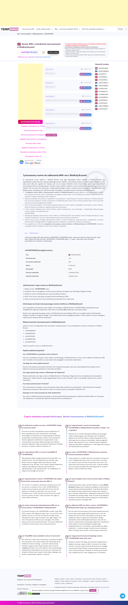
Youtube (28, 585)
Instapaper (42, 585)
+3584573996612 (103, 86)
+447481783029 (102, 109)
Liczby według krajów (43, 29)
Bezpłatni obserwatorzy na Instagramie (33, 139)
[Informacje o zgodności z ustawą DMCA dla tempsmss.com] (22, 594)
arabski (63, 579)
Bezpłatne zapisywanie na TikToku (33, 148)
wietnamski (69, 583)
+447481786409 (102, 100)
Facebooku (20, 585)
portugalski (86, 581)
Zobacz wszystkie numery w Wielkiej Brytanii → (38, 346)
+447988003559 (103, 94)
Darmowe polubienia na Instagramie (33, 135)
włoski (63, 581)
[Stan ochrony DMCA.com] (34, 594)
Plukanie (25, 589)
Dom (18, 34)
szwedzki (57, 583)
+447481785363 (30, 336)
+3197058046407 (103, 68)
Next (54, 135)
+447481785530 (102, 103)
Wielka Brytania (38, 34)
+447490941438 (30, 333)
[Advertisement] (56, 13)
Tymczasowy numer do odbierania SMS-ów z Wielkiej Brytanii (55, 175)
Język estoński (87, 579)
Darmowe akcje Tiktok (33, 143)
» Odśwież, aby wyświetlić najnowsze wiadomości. (34, 57)
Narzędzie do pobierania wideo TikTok (33, 152)
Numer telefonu (26, 34)
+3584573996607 (103, 106)
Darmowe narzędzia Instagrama (93, 29)
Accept (93, 590)
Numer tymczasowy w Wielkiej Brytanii (83, 416)
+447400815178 (102, 77)
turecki (63, 583)
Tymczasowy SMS (28, 29)
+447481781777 (102, 74)
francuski (98, 579)
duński (72, 579)
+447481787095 (102, 89)
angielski (57, 579)
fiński (93, 579)
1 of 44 (48, 135)
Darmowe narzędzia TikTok (69, 29)
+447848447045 (30, 342)
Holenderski (78, 579)
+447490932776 (103, 91)
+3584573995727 (103, 83)
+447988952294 (30, 339)
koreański (74, 581)
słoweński (98, 581)
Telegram (67, 53)
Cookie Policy (84, 590)
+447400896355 (103, 97)
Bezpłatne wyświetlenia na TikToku (33, 126)
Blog (56, 29)
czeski (67, 579)
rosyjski (92, 581)
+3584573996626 (103, 71)
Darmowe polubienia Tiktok (33, 130)
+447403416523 (102, 80)
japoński (68, 581)
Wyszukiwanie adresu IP (33, 156)
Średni (19, 589)
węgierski (57, 581)
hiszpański (105, 581)
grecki (104, 579)
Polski (79, 581)
